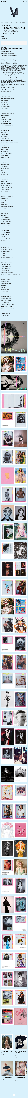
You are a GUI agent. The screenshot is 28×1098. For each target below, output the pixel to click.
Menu (4, 1)
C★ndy (6, 22)
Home (2, 22)
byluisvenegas (13, 1092)
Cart (26, 1)
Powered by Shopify (21, 1092)
